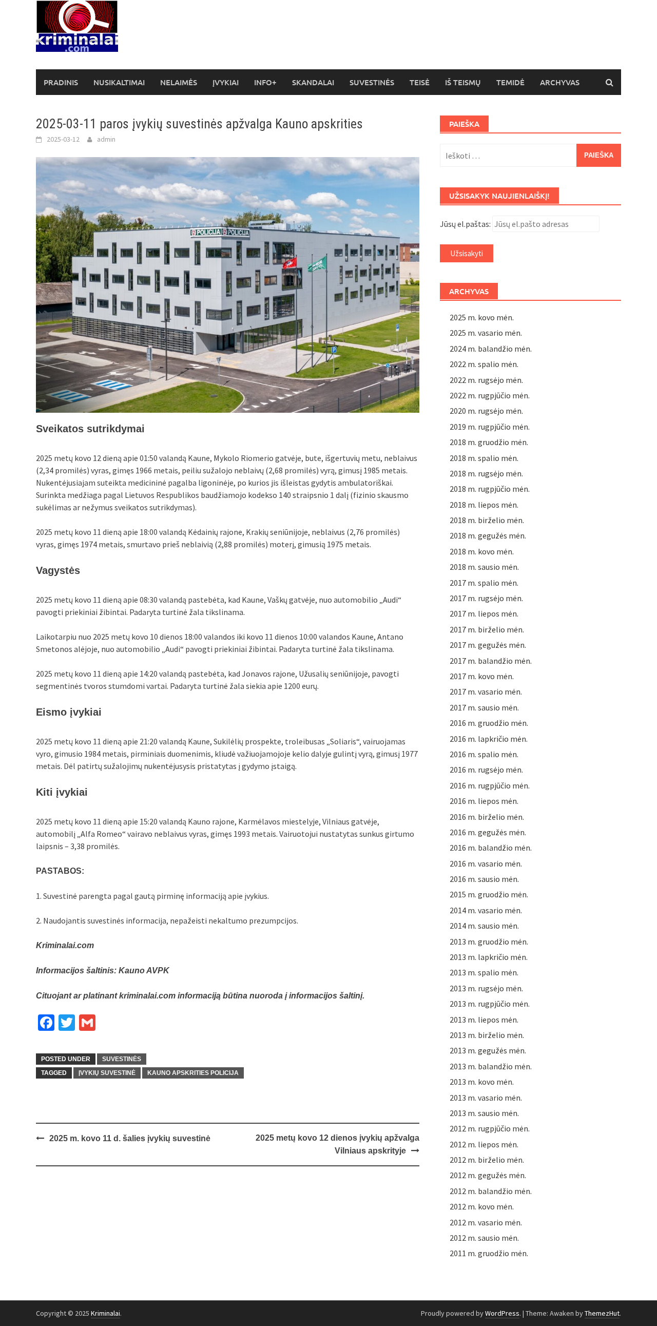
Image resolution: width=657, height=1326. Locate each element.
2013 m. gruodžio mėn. (489, 941)
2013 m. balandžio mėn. (491, 1066)
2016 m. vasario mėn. (486, 863)
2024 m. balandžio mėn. (491, 348)
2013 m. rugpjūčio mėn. (490, 1003)
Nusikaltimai (119, 82)
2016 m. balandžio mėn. (491, 847)
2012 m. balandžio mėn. (491, 1191)
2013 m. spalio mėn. (484, 972)
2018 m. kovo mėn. (482, 551)
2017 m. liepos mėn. (484, 613)
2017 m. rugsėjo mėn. (486, 598)
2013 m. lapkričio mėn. (489, 957)
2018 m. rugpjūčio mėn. (490, 489)
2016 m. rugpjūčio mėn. (490, 785)
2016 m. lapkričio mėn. (489, 739)
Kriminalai (105, 1313)
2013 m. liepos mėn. (484, 1019)
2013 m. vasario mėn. (486, 1097)
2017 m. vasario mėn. (486, 691)
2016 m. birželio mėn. (487, 817)
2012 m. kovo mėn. (482, 1206)
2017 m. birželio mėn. (487, 629)
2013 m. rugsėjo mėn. (486, 988)
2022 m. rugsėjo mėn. (486, 380)
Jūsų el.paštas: (465, 224)
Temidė (510, 82)
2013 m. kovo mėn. (482, 1082)
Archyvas (559, 82)
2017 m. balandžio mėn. (491, 661)
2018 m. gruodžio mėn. (489, 442)
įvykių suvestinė (107, 1073)
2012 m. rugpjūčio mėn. (490, 1128)
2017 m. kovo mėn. (482, 676)
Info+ (265, 82)
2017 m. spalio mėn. (484, 583)
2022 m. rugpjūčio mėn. (490, 395)
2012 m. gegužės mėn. (488, 1175)
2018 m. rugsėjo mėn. (486, 473)
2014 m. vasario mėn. (486, 910)
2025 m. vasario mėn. (486, 333)
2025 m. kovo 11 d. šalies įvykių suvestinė (129, 1138)
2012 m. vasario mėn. (486, 1222)
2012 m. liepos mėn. (484, 1144)
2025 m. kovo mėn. (482, 317)
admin (106, 139)
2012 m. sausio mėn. (484, 1238)
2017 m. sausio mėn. (484, 707)
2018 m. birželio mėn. (487, 520)
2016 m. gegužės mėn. (488, 832)
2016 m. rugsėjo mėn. (486, 769)
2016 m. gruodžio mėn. (489, 723)
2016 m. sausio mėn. (484, 879)
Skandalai (313, 82)
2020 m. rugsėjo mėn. (486, 411)
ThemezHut (602, 1313)
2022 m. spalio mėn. (484, 364)
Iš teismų (463, 82)
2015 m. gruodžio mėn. (489, 894)
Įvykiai (225, 82)
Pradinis (61, 82)
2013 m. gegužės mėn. (488, 1050)
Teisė (420, 82)
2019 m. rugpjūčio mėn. (490, 426)
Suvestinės (372, 82)
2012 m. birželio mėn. (487, 1160)
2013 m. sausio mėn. (484, 1113)
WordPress (502, 1313)
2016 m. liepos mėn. (484, 801)
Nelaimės (178, 82)
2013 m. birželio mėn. (487, 1035)
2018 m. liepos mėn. (484, 504)
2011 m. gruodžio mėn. (489, 1253)
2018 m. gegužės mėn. (488, 535)
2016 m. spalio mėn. (484, 754)
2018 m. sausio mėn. (484, 567)
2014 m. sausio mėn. (484, 925)
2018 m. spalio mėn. (484, 458)
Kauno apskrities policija (193, 1073)
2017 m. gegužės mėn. (488, 645)
